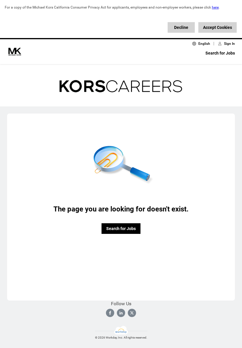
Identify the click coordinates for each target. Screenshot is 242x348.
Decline (181, 27)
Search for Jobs (220, 53)
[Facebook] (110, 313)
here (215, 7)
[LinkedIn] (121, 313)
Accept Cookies (217, 27)
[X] (132, 313)
